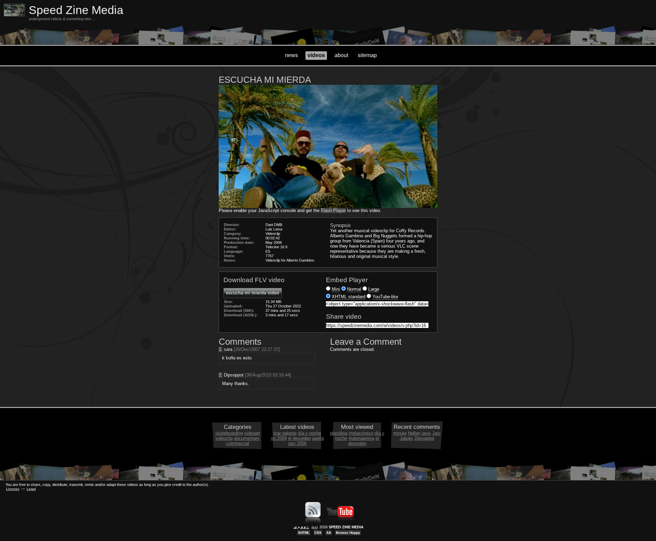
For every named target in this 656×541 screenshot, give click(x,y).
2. (220, 375)
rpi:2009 (279, 438)
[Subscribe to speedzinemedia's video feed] (313, 521)
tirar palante (285, 433)
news (291, 55)
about (341, 55)
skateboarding (229, 433)
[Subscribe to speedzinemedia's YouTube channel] (340, 521)
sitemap (367, 55)
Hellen (414, 433)
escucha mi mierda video (252, 292)
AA (328, 533)
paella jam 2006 (306, 441)
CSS (318, 533)
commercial (237, 443)
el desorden (299, 438)
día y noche (309, 433)
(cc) (315, 527)
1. (220, 349)
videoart (252, 433)
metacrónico (361, 433)
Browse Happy (348, 533)
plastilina (338, 433)
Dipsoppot (424, 438)
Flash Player (333, 210)
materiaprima (361, 438)
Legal (31, 489)
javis (426, 433)
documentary (247, 438)
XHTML (304, 533)
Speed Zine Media (76, 10)
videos (316, 55)
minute (400, 433)
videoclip (224, 438)
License (12, 489)
